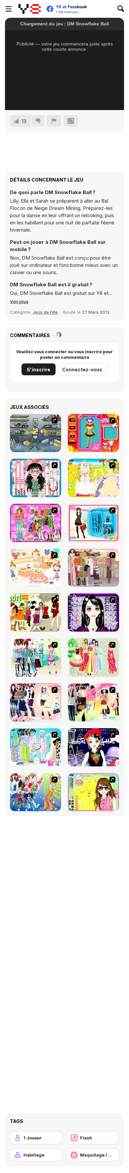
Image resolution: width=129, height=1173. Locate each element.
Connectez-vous (82, 369)
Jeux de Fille (45, 312)
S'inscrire (38, 369)
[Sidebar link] (8, 8)
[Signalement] (54, 121)
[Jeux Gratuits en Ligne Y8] (30, 9)
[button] (19, 301)
